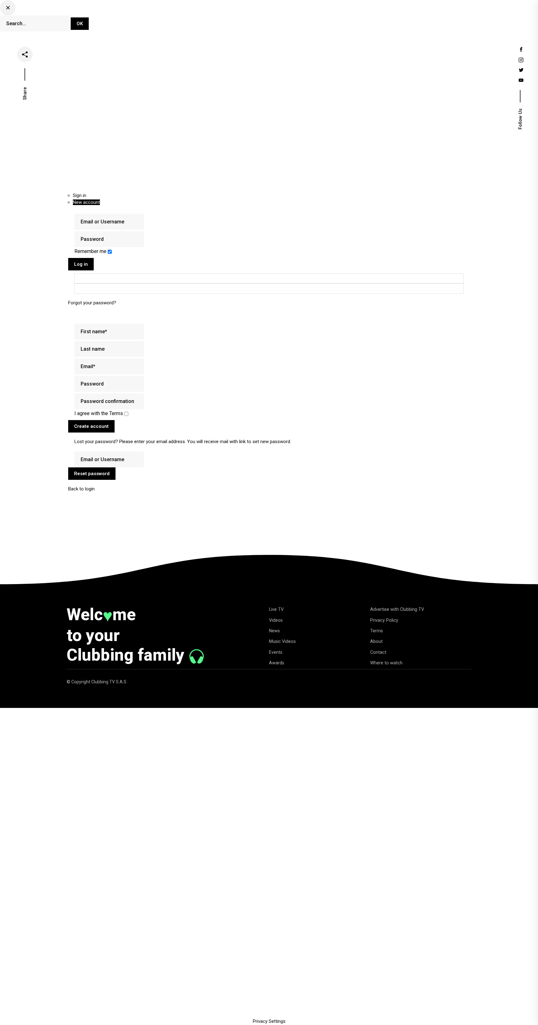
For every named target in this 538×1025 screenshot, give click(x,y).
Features (313, 20)
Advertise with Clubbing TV (397, 609)
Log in (81, 264)
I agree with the (98, 413)
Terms (376, 630)
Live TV (230, 20)
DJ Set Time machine (186, 20)
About (376, 641)
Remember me (91, 251)
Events (342, 20)
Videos (258, 20)
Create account (91, 426)
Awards (276, 662)
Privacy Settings (269, 1021)
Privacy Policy (384, 620)
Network (371, 20)
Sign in (79, 195)
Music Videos (282, 641)
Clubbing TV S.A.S (109, 681)
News (284, 20)
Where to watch (386, 662)
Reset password (92, 473)
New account (86, 202)
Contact (378, 652)
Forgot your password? (92, 303)
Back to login (81, 489)
